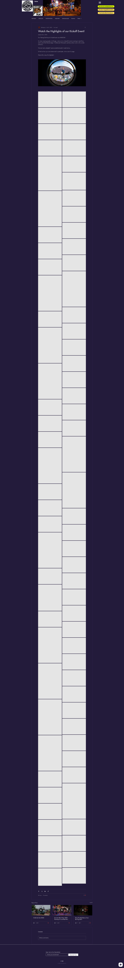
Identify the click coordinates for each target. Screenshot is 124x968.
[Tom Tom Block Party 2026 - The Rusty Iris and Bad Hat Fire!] (62, 910)
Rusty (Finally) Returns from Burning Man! (82, 918)
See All (91, 902)
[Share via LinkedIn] (45, 891)
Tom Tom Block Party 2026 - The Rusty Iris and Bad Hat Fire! (61, 918)
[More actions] (85, 27)
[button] (100, 2)
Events (73, 18)
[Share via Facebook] (38, 891)
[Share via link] (48, 891)
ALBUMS (57, 18)
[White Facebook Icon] (61, 961)
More (79, 18)
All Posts (34, 18)
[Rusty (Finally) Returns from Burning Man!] (83, 910)
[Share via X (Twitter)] (41, 891)
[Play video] (62, 72)
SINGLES (41, 18)
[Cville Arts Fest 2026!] (41, 910)
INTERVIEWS (49, 18)
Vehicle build (65, 18)
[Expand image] (50, 99)
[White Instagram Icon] (62, 961)
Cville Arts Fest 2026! (38, 918)
